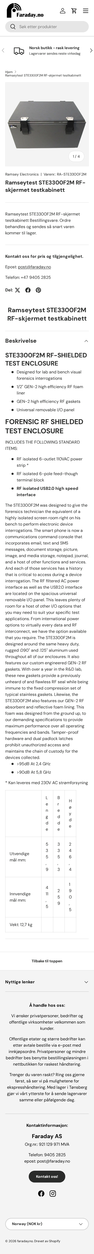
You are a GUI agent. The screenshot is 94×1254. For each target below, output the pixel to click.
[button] (74, 11)
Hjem (9, 72)
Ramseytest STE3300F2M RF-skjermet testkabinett (43, 75)
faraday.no (25, 1241)
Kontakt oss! (47, 1176)
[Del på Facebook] (28, 290)
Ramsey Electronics (22, 174)
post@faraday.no (34, 267)
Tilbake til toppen (47, 961)
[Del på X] (17, 290)
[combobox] (47, 26)
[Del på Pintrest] (38, 290)
